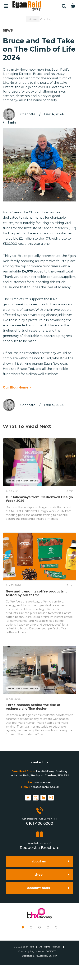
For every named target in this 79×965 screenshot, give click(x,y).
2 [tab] (31, 927)
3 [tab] (39, 927)
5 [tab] (56, 927)
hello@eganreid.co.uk (45, 786)
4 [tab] (48, 927)
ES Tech (53, 955)
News (8, 30)
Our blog (45, 19)
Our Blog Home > (17, 387)
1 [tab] (23, 927)
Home (33, 19)
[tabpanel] (39, 913)
